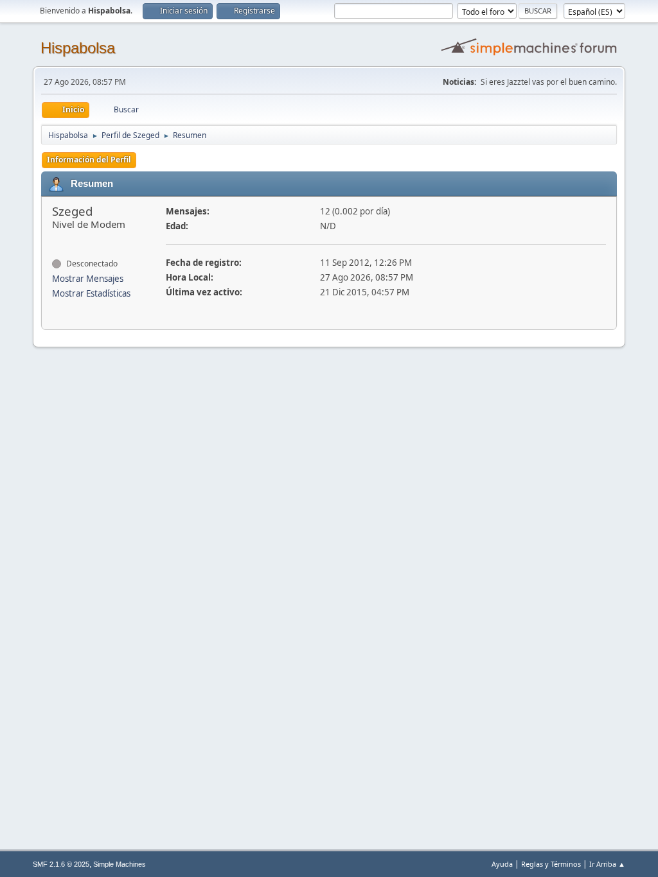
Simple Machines (119, 864)
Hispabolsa (77, 47)
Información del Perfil (89, 159)
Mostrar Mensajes (87, 278)
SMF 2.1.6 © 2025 (61, 864)
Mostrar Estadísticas (91, 293)
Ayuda (502, 864)
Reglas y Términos (551, 864)
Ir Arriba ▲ (607, 864)
